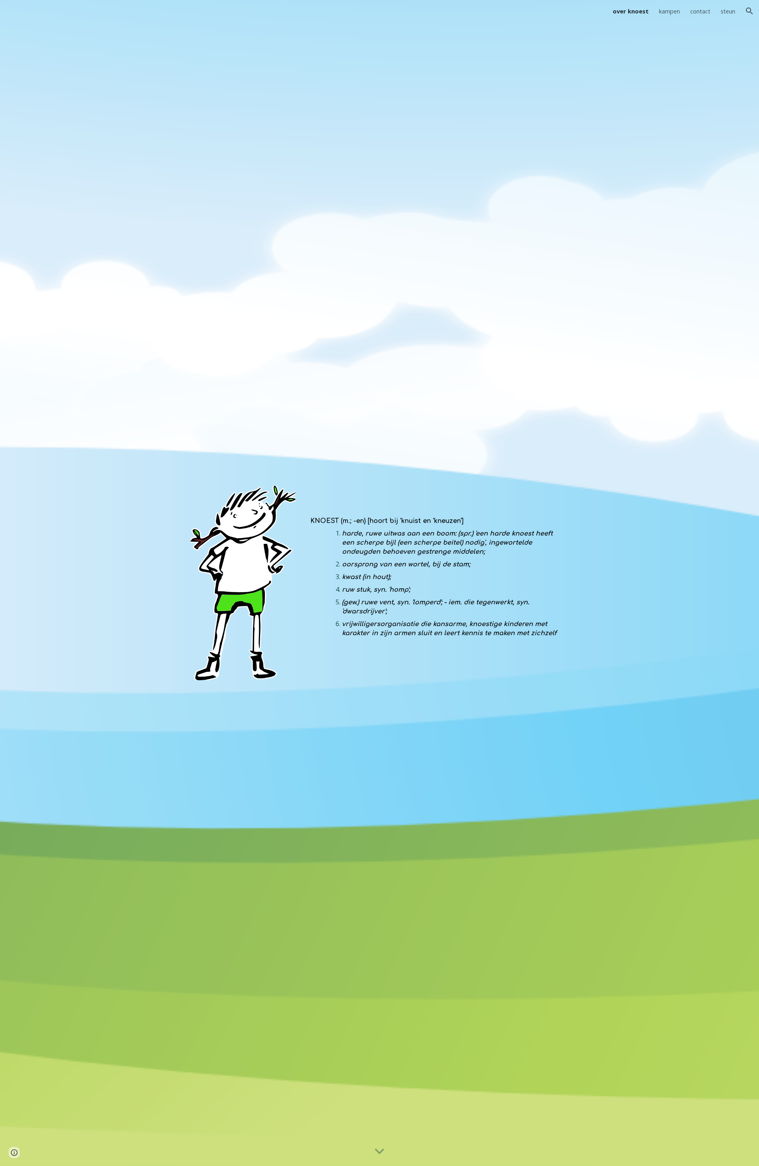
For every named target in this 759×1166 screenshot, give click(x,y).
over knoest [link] (631, 11)
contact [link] (700, 11)
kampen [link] (669, 11)
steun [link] (728, 11)
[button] (749, 11)
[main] (437, 570)
